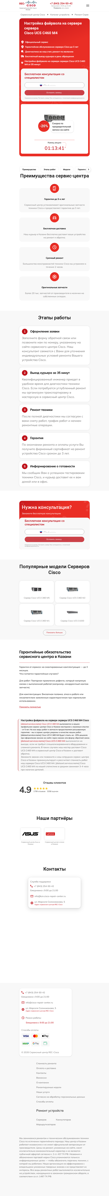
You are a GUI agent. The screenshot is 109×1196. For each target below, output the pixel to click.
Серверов (41, 1119)
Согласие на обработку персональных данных (60, 1096)
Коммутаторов (63, 1119)
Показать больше (54, 632)
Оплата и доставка (46, 1068)
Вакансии (41, 1077)
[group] (30, 836)
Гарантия (82, 169)
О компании (42, 1082)
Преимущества (29, 169)
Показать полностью (30, 707)
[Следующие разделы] (88, 169)
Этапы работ (49, 169)
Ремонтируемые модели (48, 1087)
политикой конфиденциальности (73, 98)
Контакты (41, 1073)
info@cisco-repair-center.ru (39, 1002)
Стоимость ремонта (46, 1063)
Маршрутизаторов (46, 1124)
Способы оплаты (44, 1101)
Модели (66, 169)
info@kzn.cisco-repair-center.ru (50, 896)
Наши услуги (43, 1092)
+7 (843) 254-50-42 (61, 3)
